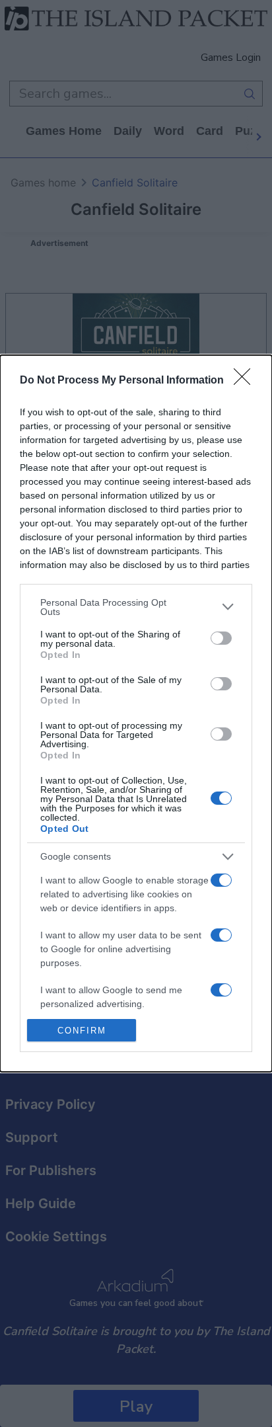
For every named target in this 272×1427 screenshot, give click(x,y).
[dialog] (136, 713)
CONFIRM (81, 1031)
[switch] (221, 638)
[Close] (246, 380)
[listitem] (136, 607)
